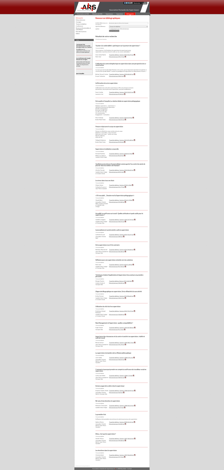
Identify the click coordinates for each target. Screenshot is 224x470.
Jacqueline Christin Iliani (100, 237)
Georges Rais (99, 329)
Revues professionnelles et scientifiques (83, 28)
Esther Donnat (99, 296)
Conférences (79, 26)
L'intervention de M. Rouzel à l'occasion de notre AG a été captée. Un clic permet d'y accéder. (83, 62)
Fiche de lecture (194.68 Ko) (117, 440)
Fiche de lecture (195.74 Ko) (117, 344)
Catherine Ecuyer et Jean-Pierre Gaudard (101, 187)
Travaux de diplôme (81, 24)
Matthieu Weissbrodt (101, 249)
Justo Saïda (98, 357)
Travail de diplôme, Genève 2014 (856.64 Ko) (121, 296)
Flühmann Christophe (101, 405)
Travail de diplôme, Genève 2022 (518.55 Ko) (121, 92)
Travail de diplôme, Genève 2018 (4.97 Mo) (121, 153)
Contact (144, 3)
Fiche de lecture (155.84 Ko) (117, 202)
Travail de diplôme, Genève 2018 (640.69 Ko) (121, 74)
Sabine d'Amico (99, 422)
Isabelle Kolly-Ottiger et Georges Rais (101, 267)
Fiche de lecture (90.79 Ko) (116, 407)
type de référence (100, 26)
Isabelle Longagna (100, 219)
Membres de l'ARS (97, 14)
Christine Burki (99, 455)
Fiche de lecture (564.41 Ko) (117, 377)
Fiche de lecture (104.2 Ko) (116, 76)
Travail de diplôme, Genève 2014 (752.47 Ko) (121, 234)
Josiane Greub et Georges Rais (100, 283)
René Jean (98, 56)
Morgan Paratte (99, 281)
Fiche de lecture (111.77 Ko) (117, 187)
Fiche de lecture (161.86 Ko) (117, 251)
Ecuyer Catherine (100, 76)
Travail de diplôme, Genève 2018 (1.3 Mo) (120, 185)
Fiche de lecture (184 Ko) (116, 236)
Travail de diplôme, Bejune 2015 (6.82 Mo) (120, 281)
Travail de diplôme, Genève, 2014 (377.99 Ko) (121, 219)
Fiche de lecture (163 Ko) (116, 392)
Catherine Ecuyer (100, 234)
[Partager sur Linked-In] (128, 3)
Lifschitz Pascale (100, 170)
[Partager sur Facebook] (124, 3)
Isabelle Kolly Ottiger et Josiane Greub (101, 172)
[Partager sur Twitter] (126, 3)
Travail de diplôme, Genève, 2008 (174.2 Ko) (121, 357)
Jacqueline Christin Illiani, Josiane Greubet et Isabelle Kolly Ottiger (101, 204)
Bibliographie (130, 14)
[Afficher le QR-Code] (130, 3)
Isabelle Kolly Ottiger (101, 407)
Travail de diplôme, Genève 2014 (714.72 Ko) (121, 311)
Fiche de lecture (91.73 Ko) (116, 329)
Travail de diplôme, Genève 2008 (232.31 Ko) (121, 422)
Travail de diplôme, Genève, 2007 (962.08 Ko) (121, 455)
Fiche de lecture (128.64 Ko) (117, 314)
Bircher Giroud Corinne (101, 74)
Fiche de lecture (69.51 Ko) (116, 172)
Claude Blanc (99, 200)
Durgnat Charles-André (101, 390)
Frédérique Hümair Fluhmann (100, 311)
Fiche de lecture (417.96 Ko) (117, 266)
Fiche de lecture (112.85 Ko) (117, 424)
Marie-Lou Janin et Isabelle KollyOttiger (101, 156)
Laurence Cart (99, 94)
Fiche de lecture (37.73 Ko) (116, 457)
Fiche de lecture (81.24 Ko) (116, 155)
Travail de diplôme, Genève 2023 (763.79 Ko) (121, 55)
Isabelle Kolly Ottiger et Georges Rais (101, 222)
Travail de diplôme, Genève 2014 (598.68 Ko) (121, 249)
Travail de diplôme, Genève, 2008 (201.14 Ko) (121, 405)
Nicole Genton (99, 342)
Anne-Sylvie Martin (100, 55)
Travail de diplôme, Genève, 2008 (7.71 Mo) (121, 375)
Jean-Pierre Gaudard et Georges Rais (101, 252)
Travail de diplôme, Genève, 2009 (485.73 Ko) (121, 342)
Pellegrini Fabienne (100, 140)
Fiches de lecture (80, 20)
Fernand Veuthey (100, 153)
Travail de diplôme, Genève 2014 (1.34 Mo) (121, 264)
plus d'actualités (80, 73)
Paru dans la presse (81, 31)
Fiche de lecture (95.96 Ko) (116, 142)
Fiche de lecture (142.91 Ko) (117, 221)
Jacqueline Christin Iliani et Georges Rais (101, 393)
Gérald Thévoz (99, 438)
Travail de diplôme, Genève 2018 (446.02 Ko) (121, 170)
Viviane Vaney (99, 185)
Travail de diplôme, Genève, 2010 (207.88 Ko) (121, 327)
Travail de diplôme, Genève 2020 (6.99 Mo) (121, 117)
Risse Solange (99, 117)
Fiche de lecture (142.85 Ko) (117, 283)
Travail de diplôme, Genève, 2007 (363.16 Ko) (121, 438)
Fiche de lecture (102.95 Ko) (117, 119)
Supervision (119, 14)
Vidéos (78, 33)
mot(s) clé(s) (101, 23)
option (97, 29)
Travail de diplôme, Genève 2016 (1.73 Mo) (121, 200)
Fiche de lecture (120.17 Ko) (117, 298)
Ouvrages (78, 22)
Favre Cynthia (99, 92)
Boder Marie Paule (100, 119)
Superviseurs (109, 14)
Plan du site (137, 3)
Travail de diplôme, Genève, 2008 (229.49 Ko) (121, 390)
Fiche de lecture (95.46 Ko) (116, 94)
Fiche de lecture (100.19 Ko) (117, 359)
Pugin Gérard (99, 327)
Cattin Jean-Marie (100, 375)
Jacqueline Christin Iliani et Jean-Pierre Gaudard (100, 361)
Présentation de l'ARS (83, 14)
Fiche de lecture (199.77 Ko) (117, 56)
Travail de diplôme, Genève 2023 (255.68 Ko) (121, 140)
